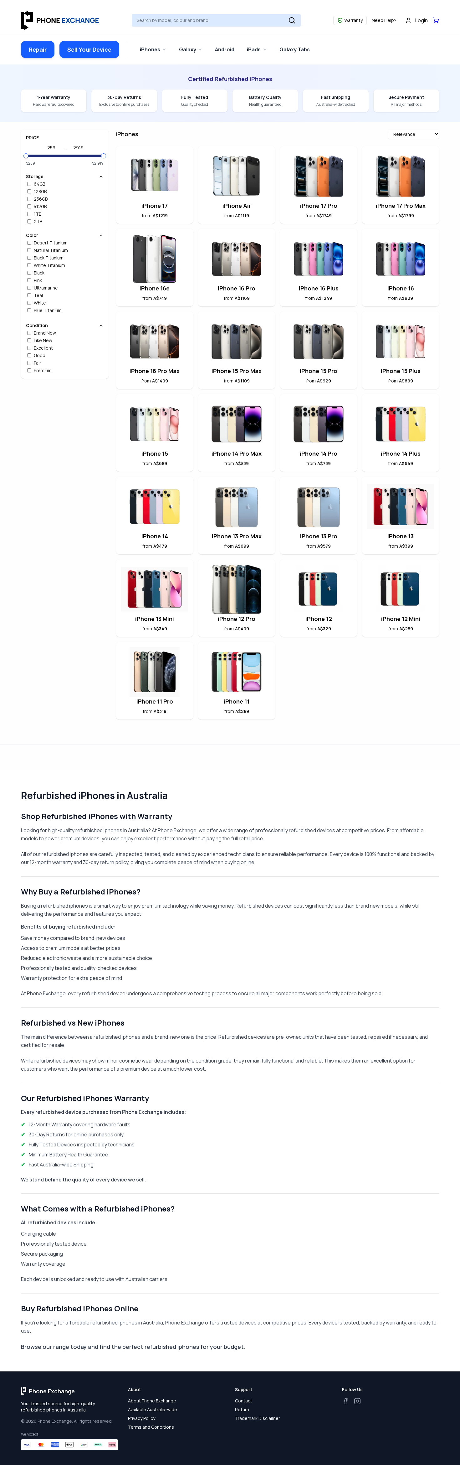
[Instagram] (357, 1401)
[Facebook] (345, 1401)
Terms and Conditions (151, 1427)
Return (242, 1409)
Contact (243, 1401)
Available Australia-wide (152, 1409)
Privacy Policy (141, 1418)
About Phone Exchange (152, 1401)
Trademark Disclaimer (257, 1418)
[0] (436, 20)
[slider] (25, 155)
